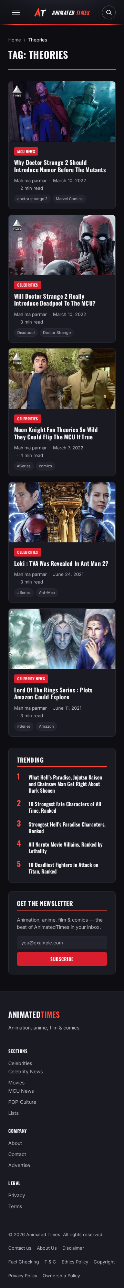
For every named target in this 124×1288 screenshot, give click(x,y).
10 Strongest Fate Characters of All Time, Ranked (65, 807)
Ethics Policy (75, 1261)
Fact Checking (23, 1261)
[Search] (109, 12)
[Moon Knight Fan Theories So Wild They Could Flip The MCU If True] (62, 378)
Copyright (104, 1261)
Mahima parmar (30, 180)
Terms (15, 1207)
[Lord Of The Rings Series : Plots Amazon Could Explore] (62, 639)
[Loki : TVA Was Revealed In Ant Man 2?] (62, 512)
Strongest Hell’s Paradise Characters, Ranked (67, 827)
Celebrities (27, 285)
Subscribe (62, 958)
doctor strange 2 (32, 198)
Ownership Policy (61, 1275)
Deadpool (26, 332)
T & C (50, 1261)
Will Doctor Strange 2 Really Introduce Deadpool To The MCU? (54, 300)
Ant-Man (47, 592)
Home (14, 40)
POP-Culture (22, 1102)
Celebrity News (31, 678)
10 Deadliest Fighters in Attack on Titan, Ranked (63, 868)
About (15, 1143)
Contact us (19, 1248)
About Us (47, 1248)
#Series (24, 466)
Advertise (19, 1165)
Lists (13, 1113)
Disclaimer (73, 1248)
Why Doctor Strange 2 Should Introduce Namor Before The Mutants (60, 166)
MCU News (26, 151)
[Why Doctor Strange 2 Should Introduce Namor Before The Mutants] (62, 111)
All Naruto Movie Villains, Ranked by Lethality (66, 847)
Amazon (46, 726)
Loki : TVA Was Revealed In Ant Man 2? (61, 563)
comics (45, 466)
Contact (17, 1154)
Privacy (16, 1195)
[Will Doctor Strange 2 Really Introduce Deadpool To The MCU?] (62, 245)
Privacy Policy (22, 1275)
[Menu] (15, 12)
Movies (16, 1083)
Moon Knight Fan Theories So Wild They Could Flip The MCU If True (56, 433)
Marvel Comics (69, 198)
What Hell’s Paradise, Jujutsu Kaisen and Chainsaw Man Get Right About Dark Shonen (65, 783)
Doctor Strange (57, 332)
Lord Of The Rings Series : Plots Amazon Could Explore (53, 693)
